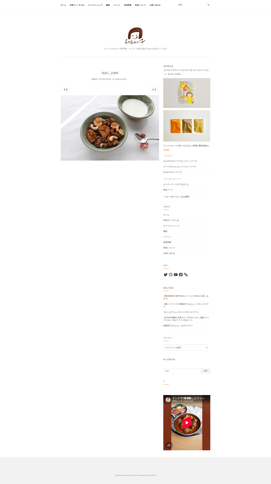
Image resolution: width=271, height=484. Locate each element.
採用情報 (128, 5)
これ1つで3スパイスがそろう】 (179, 70)
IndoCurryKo (121, 79)
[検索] (208, 5)
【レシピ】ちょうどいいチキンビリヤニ (181, 312)
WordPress (152, 475)
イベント (117, 5)
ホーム (63, 5)
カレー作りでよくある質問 (177, 196)
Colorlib (134, 475)
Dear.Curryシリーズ (172, 172)
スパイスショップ (95, 5)
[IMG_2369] (110, 127)
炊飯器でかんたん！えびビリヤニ (178, 325)
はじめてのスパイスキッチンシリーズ (180, 161)
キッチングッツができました (176, 184)
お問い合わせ (155, 5)
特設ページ (168, 189)
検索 (205, 371)
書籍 (108, 5)
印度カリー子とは (77, 5)
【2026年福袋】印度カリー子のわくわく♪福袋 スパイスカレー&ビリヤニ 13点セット (186, 318)
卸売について (140, 5)
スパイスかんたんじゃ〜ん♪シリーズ (179, 166)
